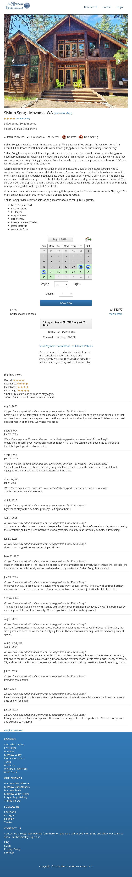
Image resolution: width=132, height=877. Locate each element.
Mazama (9, 751)
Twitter (8, 822)
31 (51, 277)
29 (88, 271)
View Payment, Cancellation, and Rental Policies (66, 346)
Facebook (10, 812)
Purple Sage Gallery (15, 797)
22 (88, 266)
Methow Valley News (16, 793)
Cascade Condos (14, 744)
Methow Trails (12, 790)
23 (44, 271)
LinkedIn (9, 818)
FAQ (6, 842)
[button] (13, 61)
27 (73, 271)
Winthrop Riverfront (16, 768)
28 (81, 271)
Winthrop (9, 765)
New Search (90, 7)
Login (120, 7)
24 (51, 271)
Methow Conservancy (17, 786)
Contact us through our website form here (29, 833)
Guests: (50, 293)
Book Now (66, 303)
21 (81, 266)
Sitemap (9, 852)
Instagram (10, 815)
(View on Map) (63, 113)
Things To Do (12, 800)
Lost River (10, 748)
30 (44, 277)
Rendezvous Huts (14, 758)
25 (58, 271)
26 (66, 271)
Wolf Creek (10, 772)
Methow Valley (13, 754)
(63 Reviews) (23, 118)
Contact (107, 7)
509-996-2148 (87, 833)
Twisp (7, 761)
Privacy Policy (12, 849)
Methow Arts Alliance (16, 783)
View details (115, 313)
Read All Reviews (13, 730)
